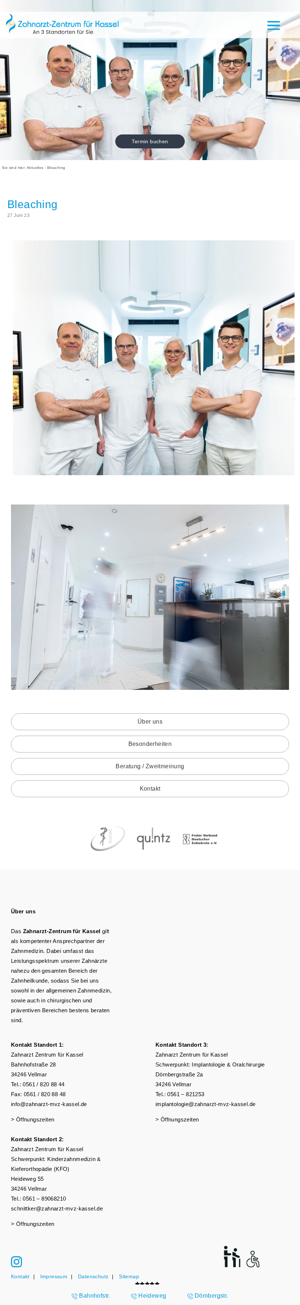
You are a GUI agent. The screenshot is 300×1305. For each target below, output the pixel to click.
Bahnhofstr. (94, 1296)
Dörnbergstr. (211, 1296)
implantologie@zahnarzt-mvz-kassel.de (205, 1104)
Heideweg (152, 1296)
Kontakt (150, 788)
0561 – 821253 (185, 1094)
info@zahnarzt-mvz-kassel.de (49, 1104)
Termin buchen (150, 141)
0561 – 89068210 (44, 1198)
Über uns (150, 721)
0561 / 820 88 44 (43, 1084)
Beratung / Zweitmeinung (150, 766)
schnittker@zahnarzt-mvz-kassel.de (57, 1208)
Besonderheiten (150, 744)
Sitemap (129, 1276)
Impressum (54, 1276)
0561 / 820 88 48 (44, 1094)
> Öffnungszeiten (32, 1119)
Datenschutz (93, 1276)
